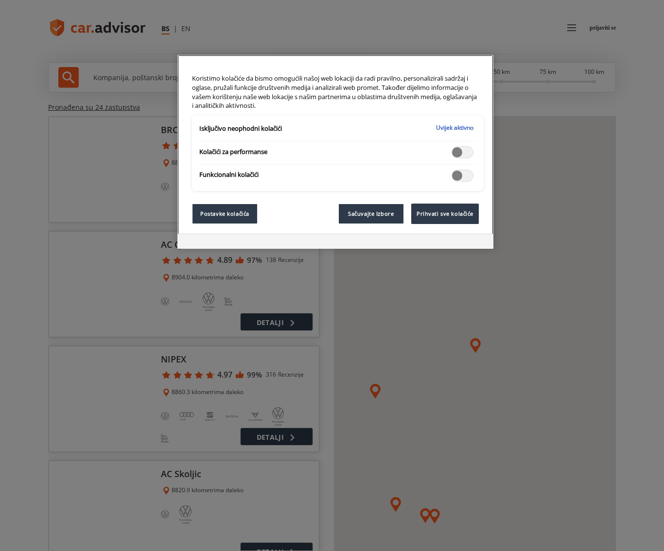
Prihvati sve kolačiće (445, 213)
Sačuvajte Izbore (371, 213)
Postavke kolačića (224, 213)
